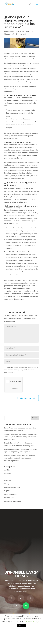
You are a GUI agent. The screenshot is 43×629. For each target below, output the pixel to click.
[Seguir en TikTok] (20, 598)
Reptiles (7, 491)
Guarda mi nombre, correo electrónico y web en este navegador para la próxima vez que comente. (21, 370)
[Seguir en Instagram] (11, 598)
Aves (6, 477)
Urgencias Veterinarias (12, 501)
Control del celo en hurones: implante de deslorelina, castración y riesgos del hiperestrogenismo (19, 458)
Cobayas (7, 480)
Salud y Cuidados (10, 494)
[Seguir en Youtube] (16, 605)
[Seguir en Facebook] (30, 598)
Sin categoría (9, 34)
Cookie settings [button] (32, 622)
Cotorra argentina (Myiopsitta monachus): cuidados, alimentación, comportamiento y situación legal (20, 437)
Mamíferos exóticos (12, 487)
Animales (7, 473)
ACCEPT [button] (22, 625)
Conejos (7, 484)
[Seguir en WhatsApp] (26, 605)
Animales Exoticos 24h (16, 31)
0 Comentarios (21, 34)
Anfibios (7, 470)
